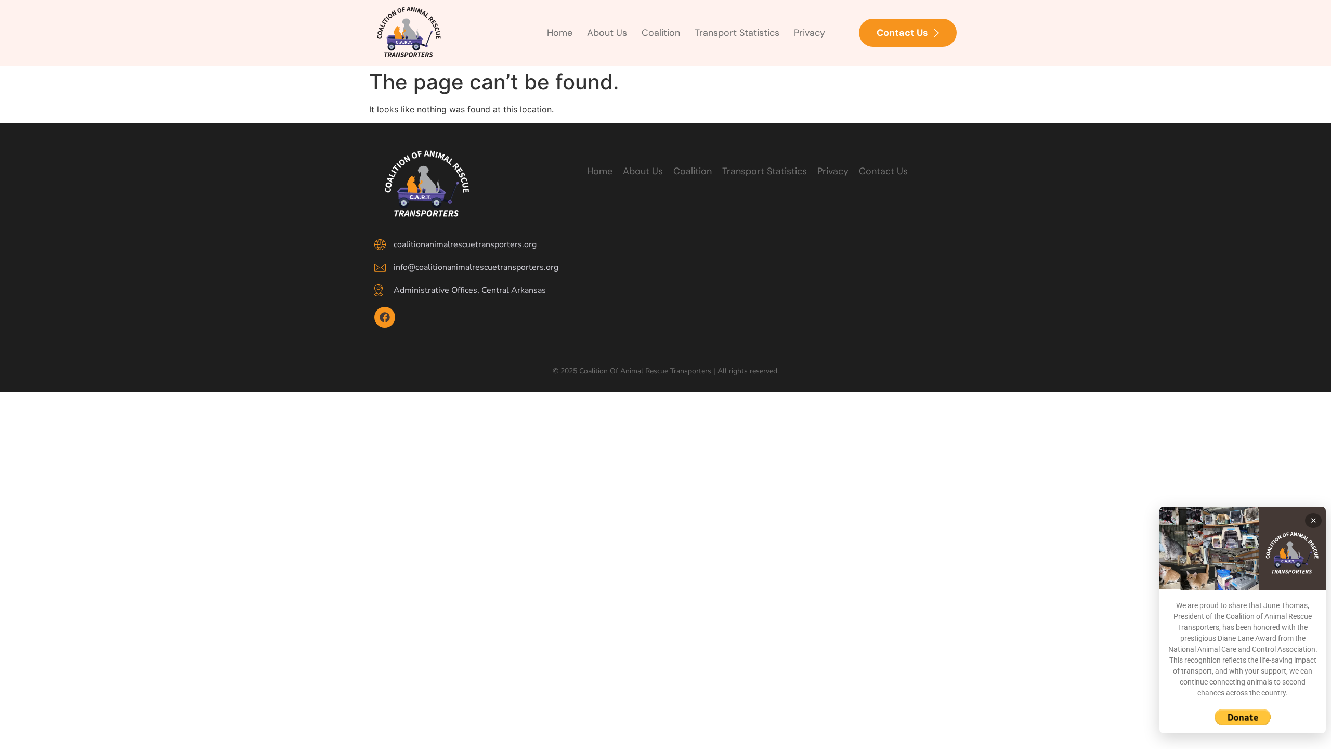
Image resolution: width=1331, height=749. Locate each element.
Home (559, 33)
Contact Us (883, 171)
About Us (607, 33)
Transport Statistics (737, 33)
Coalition (661, 33)
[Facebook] (384, 317)
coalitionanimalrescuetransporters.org (465, 244)
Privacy (809, 33)
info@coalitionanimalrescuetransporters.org (476, 267)
